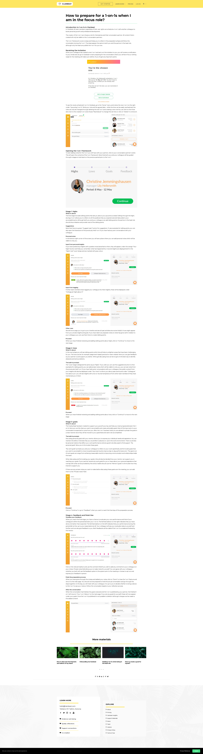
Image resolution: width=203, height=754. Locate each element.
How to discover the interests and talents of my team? (66, 662)
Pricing (130, 4)
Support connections (69, 728)
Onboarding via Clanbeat (88, 662)
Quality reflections (68, 723)
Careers (109, 727)
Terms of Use (111, 733)
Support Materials (112, 718)
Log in (138, 4)
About (109, 709)
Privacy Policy (111, 730)
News (109, 721)
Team (108, 724)
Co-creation (66, 733)
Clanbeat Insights (112, 715)
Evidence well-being (69, 719)
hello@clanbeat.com (67, 706)
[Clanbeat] (65, 4)
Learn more (119, 4)
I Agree (196, 751)
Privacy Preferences (185, 751)
